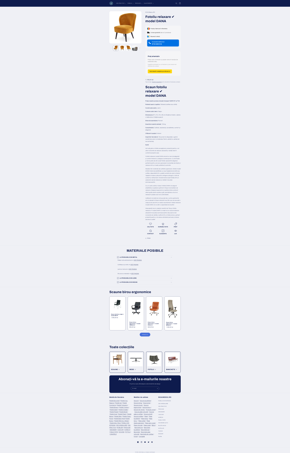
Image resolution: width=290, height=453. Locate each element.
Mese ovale (147, 425)
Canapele (142, 436)
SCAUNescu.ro (142, 452)
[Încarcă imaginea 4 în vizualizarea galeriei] (135, 48)
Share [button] (148, 238)
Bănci (153, 425)
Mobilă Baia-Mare (119, 418)
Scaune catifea (138, 416)
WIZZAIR (160, 433)
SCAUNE (114, 369)
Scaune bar (146, 403)
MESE (131, 369)
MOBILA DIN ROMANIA (164, 400)
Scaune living (138, 403)
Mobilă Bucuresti (114, 400)
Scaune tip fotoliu (139, 409)
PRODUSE (127, 427)
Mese (146, 416)
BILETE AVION (162, 425)
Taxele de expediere (157, 82)
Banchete (137, 432)
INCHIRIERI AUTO (163, 422)
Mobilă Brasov (114, 407)
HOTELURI (161, 428)
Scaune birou (147, 407)
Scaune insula (138, 405)
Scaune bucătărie (145, 400)
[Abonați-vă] (157, 388)
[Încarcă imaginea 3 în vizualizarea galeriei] (128, 48)
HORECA (127, 430)
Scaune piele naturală (141, 412)
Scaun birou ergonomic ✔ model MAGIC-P (171, 324)
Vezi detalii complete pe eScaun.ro (160, 71)
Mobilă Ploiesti (114, 412)
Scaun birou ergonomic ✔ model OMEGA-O (134, 324)
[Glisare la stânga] (111, 48)
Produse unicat (150, 409)
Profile (160, 436)
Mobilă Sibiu (118, 416)
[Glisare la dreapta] (139, 48)
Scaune (136, 400)
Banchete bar (145, 430)
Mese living (144, 418)
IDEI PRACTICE (162, 406)
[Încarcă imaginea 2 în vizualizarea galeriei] (122, 48)
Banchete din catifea (146, 434)
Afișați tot (145, 334)
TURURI (160, 431)
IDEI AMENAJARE (121, 425)
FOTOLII (151, 369)
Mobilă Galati (114, 409)
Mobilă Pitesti (122, 414)
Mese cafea (141, 421)
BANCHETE (170, 369)
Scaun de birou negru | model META (117, 315)
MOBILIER (120, 427)
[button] (121, 3)
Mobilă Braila (123, 412)
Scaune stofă (148, 414)
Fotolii (136, 436)
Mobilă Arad (113, 414)
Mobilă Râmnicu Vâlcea (121, 421)
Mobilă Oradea (123, 409)
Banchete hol (139, 427)
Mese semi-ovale (150, 423)
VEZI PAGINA (138, 260)
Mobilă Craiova (124, 407)
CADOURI (120, 430)
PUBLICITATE (114, 432)
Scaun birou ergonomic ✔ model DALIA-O (153, 324)
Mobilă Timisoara (122, 405)
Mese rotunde (138, 425)
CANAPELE (113, 434)
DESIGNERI (113, 430)
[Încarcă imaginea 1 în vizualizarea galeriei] (116, 48)
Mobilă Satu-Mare (115, 423)
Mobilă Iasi (118, 403)
